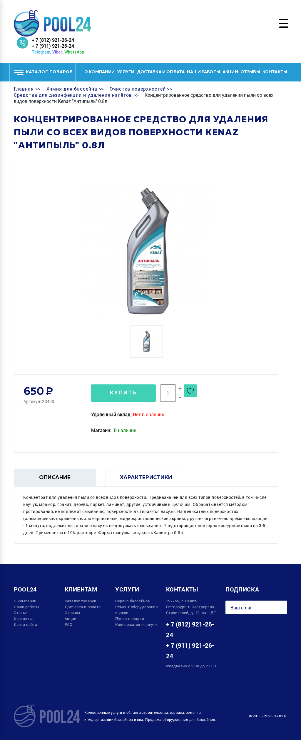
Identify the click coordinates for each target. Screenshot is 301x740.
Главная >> (27, 89)
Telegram (41, 52)
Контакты (274, 72)
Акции (230, 72)
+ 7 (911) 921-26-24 (53, 46)
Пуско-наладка (129, 618)
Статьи (20, 612)
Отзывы (250, 72)
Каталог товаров (80, 601)
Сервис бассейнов (132, 601)
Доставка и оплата (161, 72)
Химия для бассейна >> (75, 89)
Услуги (126, 72)
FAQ (69, 624)
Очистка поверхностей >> (141, 89)
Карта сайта (25, 624)
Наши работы (203, 72)
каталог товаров (49, 72)
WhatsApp (74, 52)
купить (123, 393)
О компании (99, 72)
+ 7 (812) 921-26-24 (53, 40)
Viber (57, 52)
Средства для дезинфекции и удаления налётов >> (76, 95)
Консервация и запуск (136, 624)
